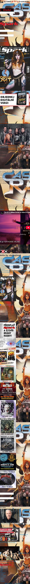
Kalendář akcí (3, 112)
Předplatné (2, 572)
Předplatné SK (3, 118)
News (1, 108)
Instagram (5, 16)
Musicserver (3, 577)
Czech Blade (3, 575)
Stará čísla (2, 119)
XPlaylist (2, 579)
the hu (15, 147)
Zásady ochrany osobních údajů (9, 115)
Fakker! (2, 574)
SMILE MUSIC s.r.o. (9, 583)
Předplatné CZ (3, 116)
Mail (16, 16)
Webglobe (2, 581)
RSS (18, 16)
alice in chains (10, 147)
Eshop (9, 16)
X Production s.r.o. (19, 583)
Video (1, 111)
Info (1, 113)
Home (1, 106)
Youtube (13, 16)
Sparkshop (2, 121)
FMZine (2, 578)
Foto (1, 109)
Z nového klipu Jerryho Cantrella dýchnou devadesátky (12, 266)
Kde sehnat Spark (4, 122)
